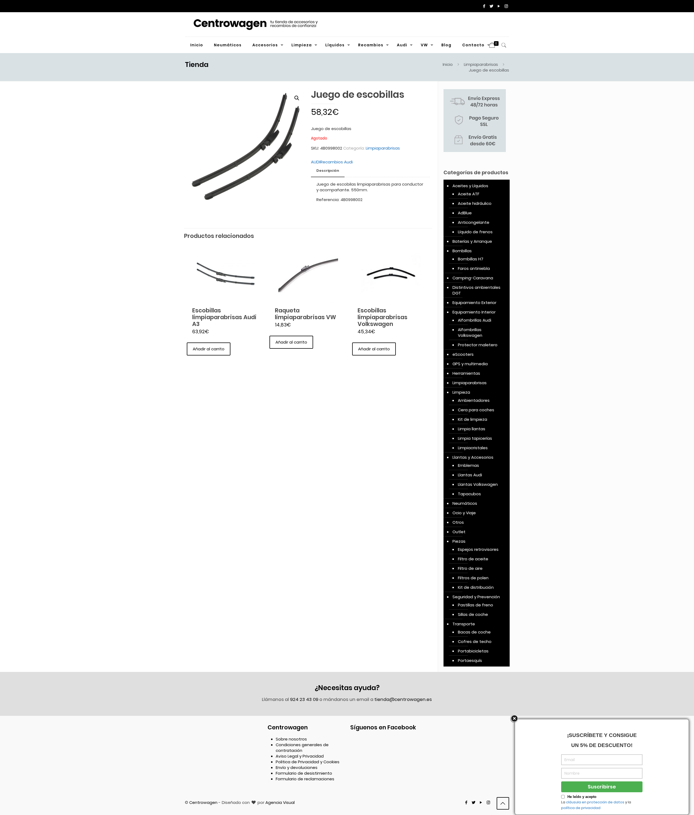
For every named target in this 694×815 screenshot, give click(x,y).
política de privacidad (580, 807)
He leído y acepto (581, 796)
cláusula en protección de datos (595, 802)
